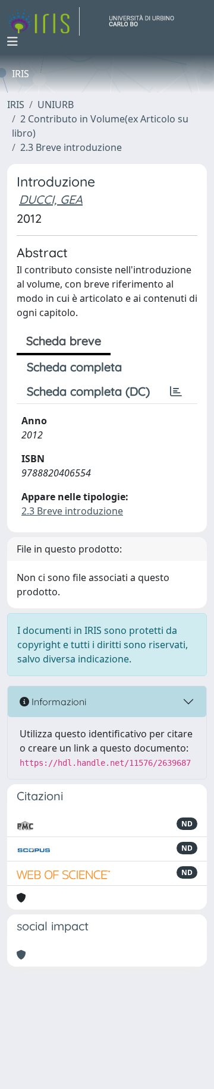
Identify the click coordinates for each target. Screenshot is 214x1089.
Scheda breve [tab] (63, 340)
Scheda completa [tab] (74, 366)
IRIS (15, 104)
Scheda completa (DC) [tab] (88, 391)
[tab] (176, 391)
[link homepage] (43, 21)
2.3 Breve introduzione (71, 147)
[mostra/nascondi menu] (12, 42)
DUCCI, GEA (51, 199)
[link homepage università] (146, 21)
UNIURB (55, 104)
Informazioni (57, 702)
